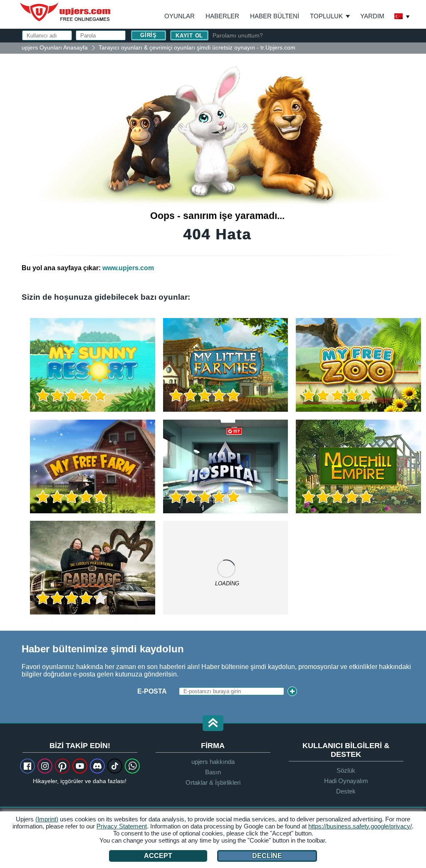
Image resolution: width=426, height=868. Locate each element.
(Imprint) (46, 819)
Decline (267, 855)
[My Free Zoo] (358, 365)
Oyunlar (179, 16)
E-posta (152, 691)
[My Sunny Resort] (92, 365)
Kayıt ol (189, 35)
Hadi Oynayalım (346, 780)
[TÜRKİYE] (402, 17)
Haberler (222, 16)
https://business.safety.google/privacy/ (360, 826)
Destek (346, 791)
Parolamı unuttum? (238, 35)
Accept (158, 855)
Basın (213, 772)
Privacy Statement (122, 826)
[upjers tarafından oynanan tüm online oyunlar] (225, 567)
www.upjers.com (128, 267)
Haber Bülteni (274, 16)
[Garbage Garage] (92, 567)
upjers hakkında (213, 761)
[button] (213, 723)
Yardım (372, 16)
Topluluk (326, 16)
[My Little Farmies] (225, 365)
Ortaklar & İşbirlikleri (213, 782)
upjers (65, 12)
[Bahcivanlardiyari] (358, 466)
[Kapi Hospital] (225, 466)
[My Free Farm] (92, 466)
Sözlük (346, 770)
